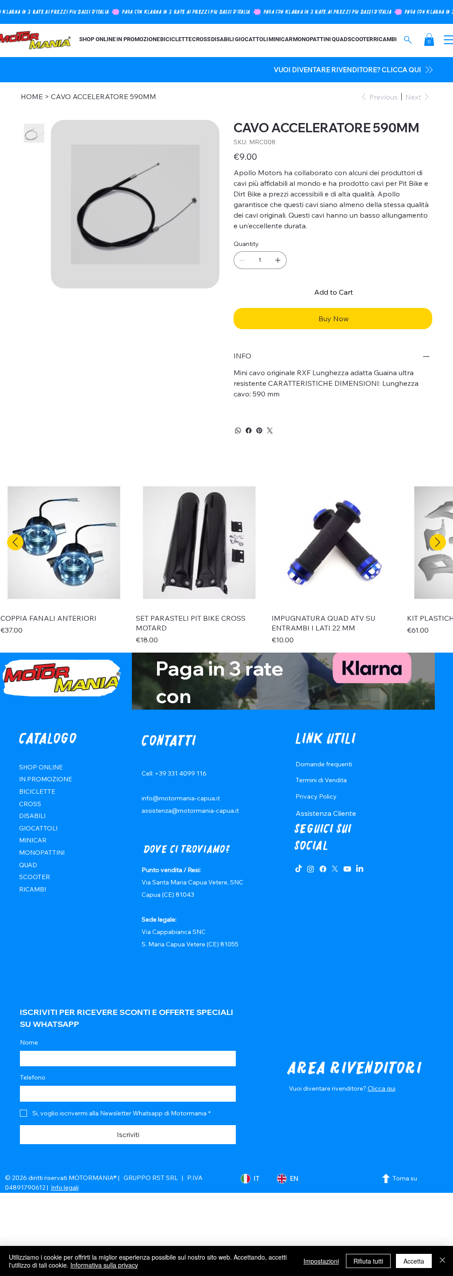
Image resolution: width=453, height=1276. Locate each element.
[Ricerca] (408, 40)
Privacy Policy (316, 796)
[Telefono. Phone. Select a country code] (34, 1093)
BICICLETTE (37, 792)
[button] (429, 39)
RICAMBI (32, 889)
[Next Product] (438, 542)
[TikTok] (298, 869)
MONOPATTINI (42, 853)
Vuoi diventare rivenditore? (328, 1088)
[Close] (442, 1261)
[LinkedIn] (359, 869)
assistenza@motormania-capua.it (190, 811)
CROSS (30, 804)
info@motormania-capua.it (181, 798)
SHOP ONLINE (41, 767)
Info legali (65, 1187)
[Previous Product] (15, 542)
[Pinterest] (259, 430)
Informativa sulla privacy (104, 1265)
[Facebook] (248, 430)
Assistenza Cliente (326, 813)
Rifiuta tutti (368, 1261)
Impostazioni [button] (321, 1261)
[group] (226, 562)
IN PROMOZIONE (45, 779)
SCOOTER (34, 877)
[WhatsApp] (238, 430)
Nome (29, 1042)
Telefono (33, 1077)
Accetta (413, 1261)
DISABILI (32, 816)
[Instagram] (310, 869)
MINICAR (32, 840)
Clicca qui (381, 1088)
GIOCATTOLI (38, 828)
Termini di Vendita (321, 780)
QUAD (28, 865)
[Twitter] (269, 430)
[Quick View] (63, 542)
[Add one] (278, 260)
